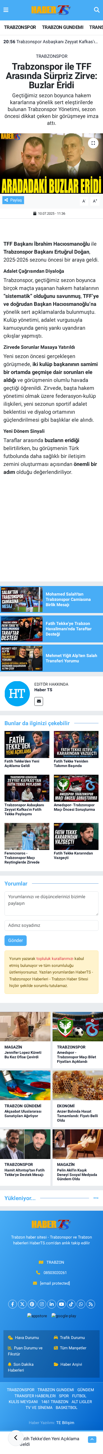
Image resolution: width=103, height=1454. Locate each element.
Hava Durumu (27, 1337)
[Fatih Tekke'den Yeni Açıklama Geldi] (26, 744)
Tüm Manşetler (73, 1348)
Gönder (15, 940)
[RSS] (90, 1304)
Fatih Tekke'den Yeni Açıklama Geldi (21, 763)
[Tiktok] (71, 1304)
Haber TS (43, 689)
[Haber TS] (17, 693)
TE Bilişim (65, 1422)
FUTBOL (79, 1396)
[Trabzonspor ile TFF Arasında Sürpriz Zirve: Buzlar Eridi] (51, 163)
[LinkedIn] (51, 1304)
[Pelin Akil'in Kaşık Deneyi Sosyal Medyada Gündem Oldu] (78, 1144)
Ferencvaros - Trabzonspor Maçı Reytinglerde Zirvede (22, 857)
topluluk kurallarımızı (55, 958)
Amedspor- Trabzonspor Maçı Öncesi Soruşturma (74, 807)
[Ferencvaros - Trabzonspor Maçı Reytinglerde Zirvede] (26, 836)
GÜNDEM (85, 1389)
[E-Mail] (38, 701)
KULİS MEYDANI (23, 1401)
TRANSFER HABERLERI (35, 1396)
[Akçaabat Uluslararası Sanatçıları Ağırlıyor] (25, 1085)
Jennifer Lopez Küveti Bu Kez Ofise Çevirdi (22, 1054)
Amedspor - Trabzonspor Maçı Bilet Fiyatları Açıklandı (76, 1057)
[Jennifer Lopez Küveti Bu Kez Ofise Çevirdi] (25, 1027)
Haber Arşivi (71, 1364)
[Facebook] (12, 1304)
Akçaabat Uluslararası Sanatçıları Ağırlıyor (22, 1113)
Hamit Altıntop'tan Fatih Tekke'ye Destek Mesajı (24, 1172)
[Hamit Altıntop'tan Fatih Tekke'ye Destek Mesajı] (25, 1144)
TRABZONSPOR (20, 27)
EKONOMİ (65, 1106)
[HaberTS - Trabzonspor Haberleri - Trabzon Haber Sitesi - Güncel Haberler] (51, 10)
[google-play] (63, 1317)
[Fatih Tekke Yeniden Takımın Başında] (76, 744)
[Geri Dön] (16, 1438)
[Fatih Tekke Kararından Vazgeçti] (76, 836)
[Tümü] (96, 1198)
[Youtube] (61, 1304)
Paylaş (16, 200)
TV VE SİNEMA (39, 1407)
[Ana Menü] (5, 10)
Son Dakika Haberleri (21, 1367)
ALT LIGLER (82, 1401)
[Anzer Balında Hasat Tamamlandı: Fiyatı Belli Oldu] (78, 1085)
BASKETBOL (66, 1407)
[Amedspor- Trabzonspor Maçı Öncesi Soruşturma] (76, 788)
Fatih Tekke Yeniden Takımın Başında (71, 763)
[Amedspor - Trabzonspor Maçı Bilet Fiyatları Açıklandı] (78, 1027)
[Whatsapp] (81, 1304)
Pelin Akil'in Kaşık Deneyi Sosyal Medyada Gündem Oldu (77, 1174)
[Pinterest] (32, 1304)
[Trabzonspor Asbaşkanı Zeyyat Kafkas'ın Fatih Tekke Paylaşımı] (26, 788)
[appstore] (37, 1317)
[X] (22, 1304)
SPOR (64, 1396)
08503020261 (55, 1272)
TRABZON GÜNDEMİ (22, 1106)
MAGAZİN (13, 1047)
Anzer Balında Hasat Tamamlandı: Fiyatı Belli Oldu (77, 1115)
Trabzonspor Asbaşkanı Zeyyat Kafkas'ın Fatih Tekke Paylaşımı (51, 41)
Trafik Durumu (72, 1337)
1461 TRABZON (54, 1401)
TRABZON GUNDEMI (62, 27)
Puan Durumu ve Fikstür (25, 1351)
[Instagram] (42, 1304)
